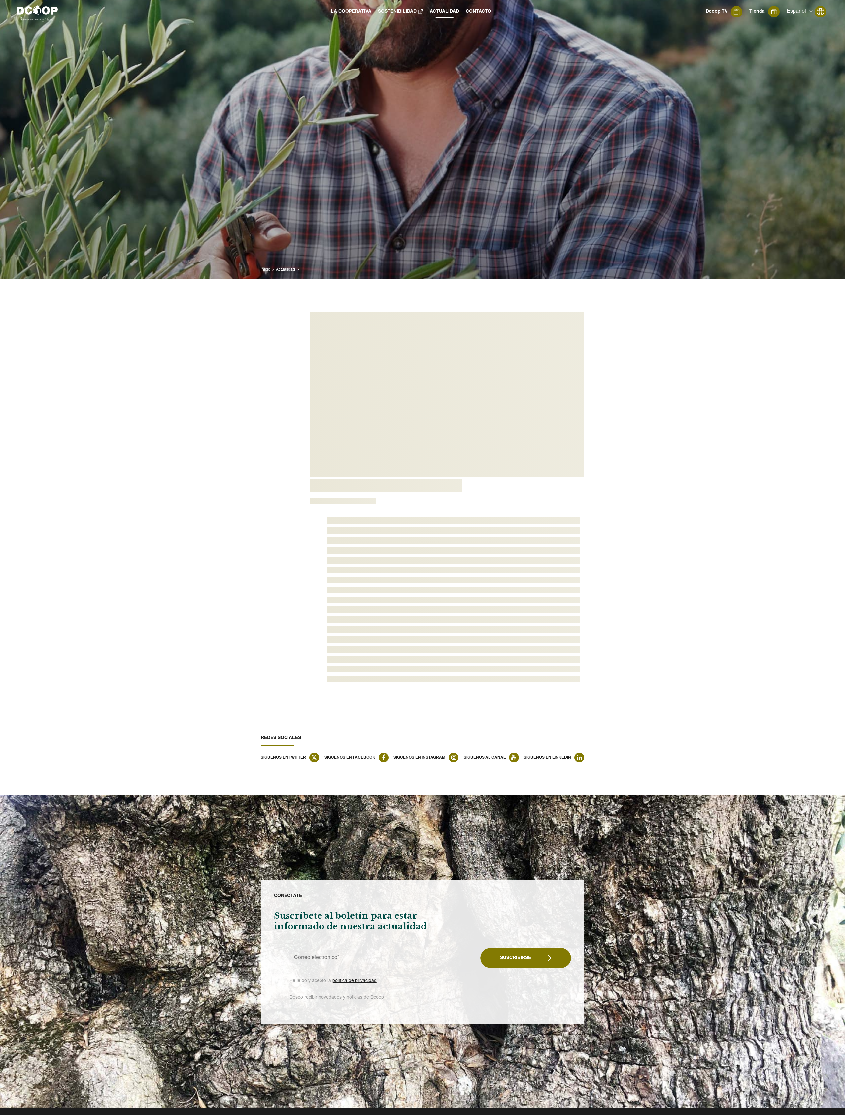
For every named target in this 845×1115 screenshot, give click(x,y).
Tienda (757, 11)
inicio (265, 270)
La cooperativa (351, 11)
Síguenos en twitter (283, 757)
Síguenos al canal (485, 757)
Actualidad (444, 11)
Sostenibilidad (397, 11)
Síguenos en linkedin (547, 757)
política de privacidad (354, 981)
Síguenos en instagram (419, 757)
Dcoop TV (716, 11)
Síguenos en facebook (349, 757)
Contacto (478, 11)
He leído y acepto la (333, 981)
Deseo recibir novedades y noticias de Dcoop (336, 997)
